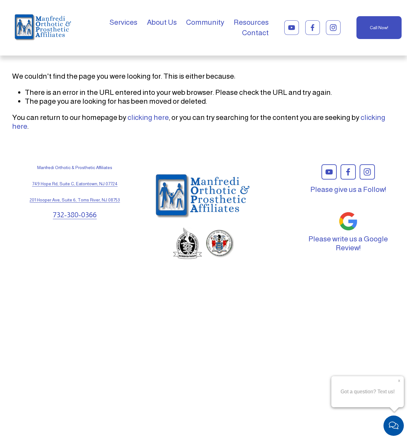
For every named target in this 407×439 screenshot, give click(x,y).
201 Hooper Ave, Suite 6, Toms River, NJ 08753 (75, 199)
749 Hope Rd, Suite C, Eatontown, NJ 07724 (75, 183)
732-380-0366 (75, 215)
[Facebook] (312, 27)
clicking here (148, 117)
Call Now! (379, 27)
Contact (255, 33)
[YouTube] (291, 27)
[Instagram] (333, 27)
